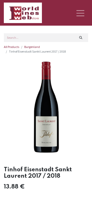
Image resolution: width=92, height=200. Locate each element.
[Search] (81, 37)
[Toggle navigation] (80, 13)
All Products (11, 47)
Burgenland (32, 47)
